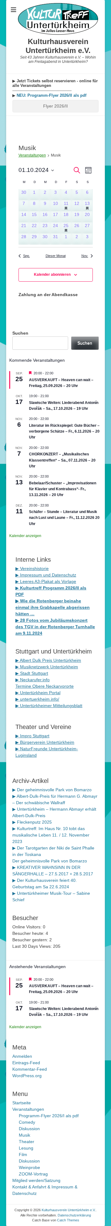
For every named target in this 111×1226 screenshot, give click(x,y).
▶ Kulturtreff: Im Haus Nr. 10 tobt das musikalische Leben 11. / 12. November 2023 (50, 835)
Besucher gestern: (30, 939)
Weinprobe (29, 1167)
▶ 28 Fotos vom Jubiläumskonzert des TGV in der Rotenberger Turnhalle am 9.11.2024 (55, 627)
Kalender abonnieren (52, 274)
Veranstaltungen (32, 155)
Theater (26, 1141)
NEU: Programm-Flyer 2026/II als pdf (50, 95)
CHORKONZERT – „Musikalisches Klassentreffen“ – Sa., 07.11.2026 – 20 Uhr (62, 460)
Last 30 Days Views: (32, 946)
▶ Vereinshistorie (32, 568)
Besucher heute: (29, 933)
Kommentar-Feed (29, 1069)
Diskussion (29, 1128)
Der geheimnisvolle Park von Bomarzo (49, 860)
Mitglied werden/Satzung (36, 1180)
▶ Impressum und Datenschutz (45, 574)
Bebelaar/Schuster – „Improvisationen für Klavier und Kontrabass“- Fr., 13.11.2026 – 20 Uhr (62, 489)
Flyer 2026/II (55, 106)
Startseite (21, 1102)
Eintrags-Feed (26, 1062)
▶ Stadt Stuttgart (31, 673)
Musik (24, 1135)
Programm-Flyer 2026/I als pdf (49, 1115)
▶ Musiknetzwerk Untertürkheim (46, 666)
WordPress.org (27, 1075)
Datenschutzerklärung (74, 1215)
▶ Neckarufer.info (32, 679)
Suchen (20, 333)
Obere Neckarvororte (53, 686)
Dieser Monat (56, 256)
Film (23, 1154)
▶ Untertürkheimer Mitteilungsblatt (48, 705)
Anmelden (22, 1056)
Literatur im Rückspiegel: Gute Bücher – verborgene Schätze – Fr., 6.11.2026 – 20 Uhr (64, 431)
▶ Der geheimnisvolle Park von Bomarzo (52, 789)
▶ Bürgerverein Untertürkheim (44, 742)
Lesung (26, 1148)
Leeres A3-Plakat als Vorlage (47, 581)
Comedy (27, 1122)
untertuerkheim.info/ (39, 699)
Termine (23, 686)
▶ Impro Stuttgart (32, 735)
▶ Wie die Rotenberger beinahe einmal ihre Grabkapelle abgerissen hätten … (52, 607)
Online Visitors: (27, 926)
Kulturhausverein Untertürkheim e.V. (58, 46)
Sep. (26, 256)
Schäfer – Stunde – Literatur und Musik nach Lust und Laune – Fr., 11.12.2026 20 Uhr (64, 518)
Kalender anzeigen (25, 536)
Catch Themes (68, 1220)
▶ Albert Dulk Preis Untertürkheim (48, 660)
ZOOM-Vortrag (33, 1173)
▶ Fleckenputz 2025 (32, 822)
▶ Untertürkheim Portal (37, 692)
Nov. (84, 256)
